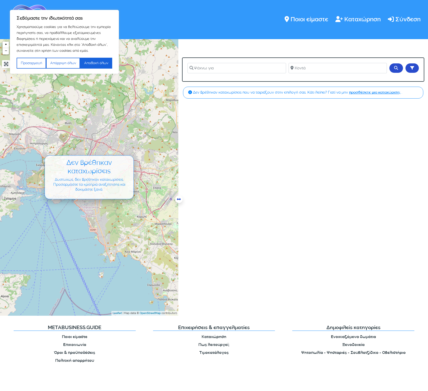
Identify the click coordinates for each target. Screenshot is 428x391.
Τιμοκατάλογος (214, 353)
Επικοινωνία (74, 345)
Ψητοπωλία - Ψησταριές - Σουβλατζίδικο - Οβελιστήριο (353, 353)
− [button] (6, 51)
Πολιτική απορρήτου (74, 361)
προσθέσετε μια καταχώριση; (375, 93)
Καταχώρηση (362, 20)
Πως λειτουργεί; (213, 345)
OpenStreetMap (150, 313)
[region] (64, 42)
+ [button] (6, 45)
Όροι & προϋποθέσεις (74, 353)
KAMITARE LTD (102, 383)
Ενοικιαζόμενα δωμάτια (353, 337)
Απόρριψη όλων (63, 63)
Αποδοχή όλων (96, 63)
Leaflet (117, 313)
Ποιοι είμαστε (309, 20)
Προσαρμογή (31, 63)
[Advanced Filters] (412, 68)
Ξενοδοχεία (353, 345)
